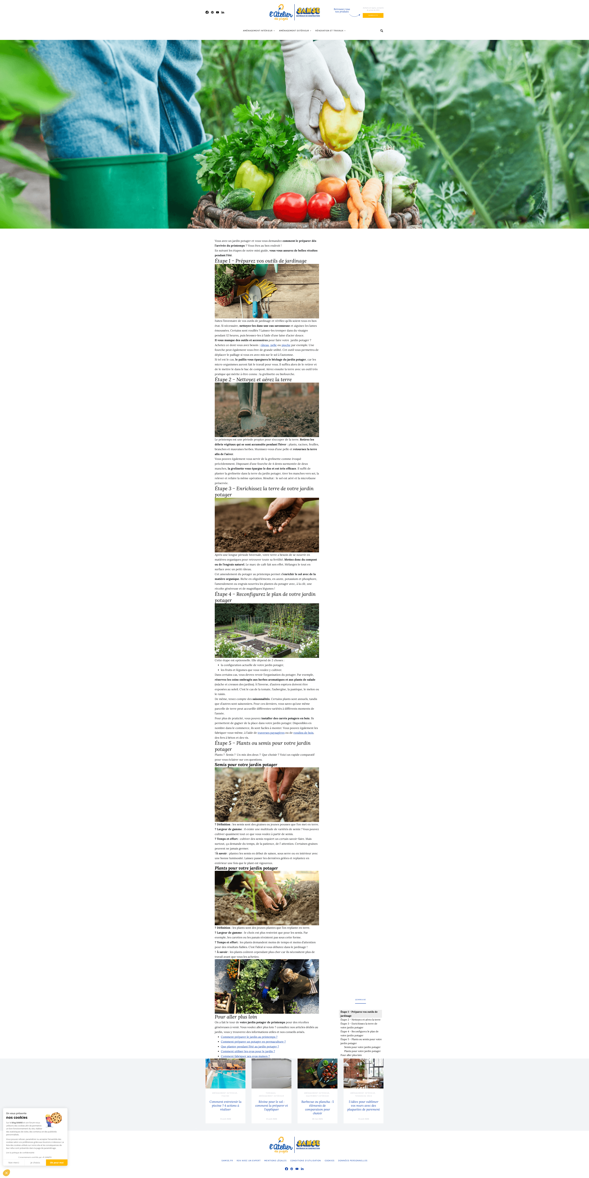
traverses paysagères (271, 732)
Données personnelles (353, 1160)
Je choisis (35, 1162)
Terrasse (270, 1093)
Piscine (225, 1096)
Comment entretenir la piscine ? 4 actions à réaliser (225, 1105)
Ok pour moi (57, 1162)
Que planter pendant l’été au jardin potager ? (250, 1046)
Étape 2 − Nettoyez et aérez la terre (361, 1019)
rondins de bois (303, 732)
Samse (312, 1177)
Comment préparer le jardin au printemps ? (249, 1037)
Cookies (330, 1160)
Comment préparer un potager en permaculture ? (253, 1041)
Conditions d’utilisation (305, 1160)
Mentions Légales (275, 1160)
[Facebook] (207, 12)
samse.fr (373, 15)
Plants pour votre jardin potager (362, 1051)
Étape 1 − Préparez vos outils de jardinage (359, 1013)
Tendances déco (363, 1096)
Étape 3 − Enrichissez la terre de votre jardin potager (359, 1025)
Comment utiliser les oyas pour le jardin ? (248, 1051)
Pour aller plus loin (351, 1055)
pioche (286, 345)
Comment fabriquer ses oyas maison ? (245, 1056)
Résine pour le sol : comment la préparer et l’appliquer (271, 1105)
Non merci (13, 1162)
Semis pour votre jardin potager (362, 1047)
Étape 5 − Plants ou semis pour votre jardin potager (361, 1041)
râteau (265, 345)
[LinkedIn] (222, 12)
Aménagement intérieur (258, 30)
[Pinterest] (212, 12)
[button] (6, 1172)
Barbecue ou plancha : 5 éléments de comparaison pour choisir (317, 1107)
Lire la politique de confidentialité (20, 1152)
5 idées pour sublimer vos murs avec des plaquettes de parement (363, 1105)
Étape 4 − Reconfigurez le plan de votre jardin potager (360, 1033)
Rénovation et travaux (329, 30)
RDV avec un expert (249, 1160)
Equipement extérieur (317, 1096)
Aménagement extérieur (294, 30)
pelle (273, 345)
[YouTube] (217, 12)
